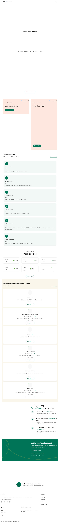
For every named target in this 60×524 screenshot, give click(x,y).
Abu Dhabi (7, 259)
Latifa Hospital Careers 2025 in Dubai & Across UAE (10, 76)
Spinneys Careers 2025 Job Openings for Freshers (28, 89)
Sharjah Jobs (32, 61)
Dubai (24, 259)
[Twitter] (4, 502)
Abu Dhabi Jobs (29, 59)
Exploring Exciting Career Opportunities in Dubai (46, 62)
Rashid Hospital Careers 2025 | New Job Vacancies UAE (29, 77)
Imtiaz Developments (30, 369)
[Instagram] (7, 502)
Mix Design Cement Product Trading (30, 314)
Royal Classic (30, 388)
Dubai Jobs (27, 61)
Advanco (30, 296)
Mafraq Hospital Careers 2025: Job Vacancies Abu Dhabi (48, 77)
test (3, 60)
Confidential (30, 333)
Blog (34, 59)
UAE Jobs (27, 62)
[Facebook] (10, 502)
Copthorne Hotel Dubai (30, 351)
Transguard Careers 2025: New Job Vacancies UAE (11, 89)
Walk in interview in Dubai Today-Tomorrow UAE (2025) (30, 65)
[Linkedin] (1, 502)
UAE (32, 316)
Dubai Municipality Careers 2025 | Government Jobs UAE (48, 89)
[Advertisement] (30, 42)
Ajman (43, 259)
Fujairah (6, 267)
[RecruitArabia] (9, 1)
